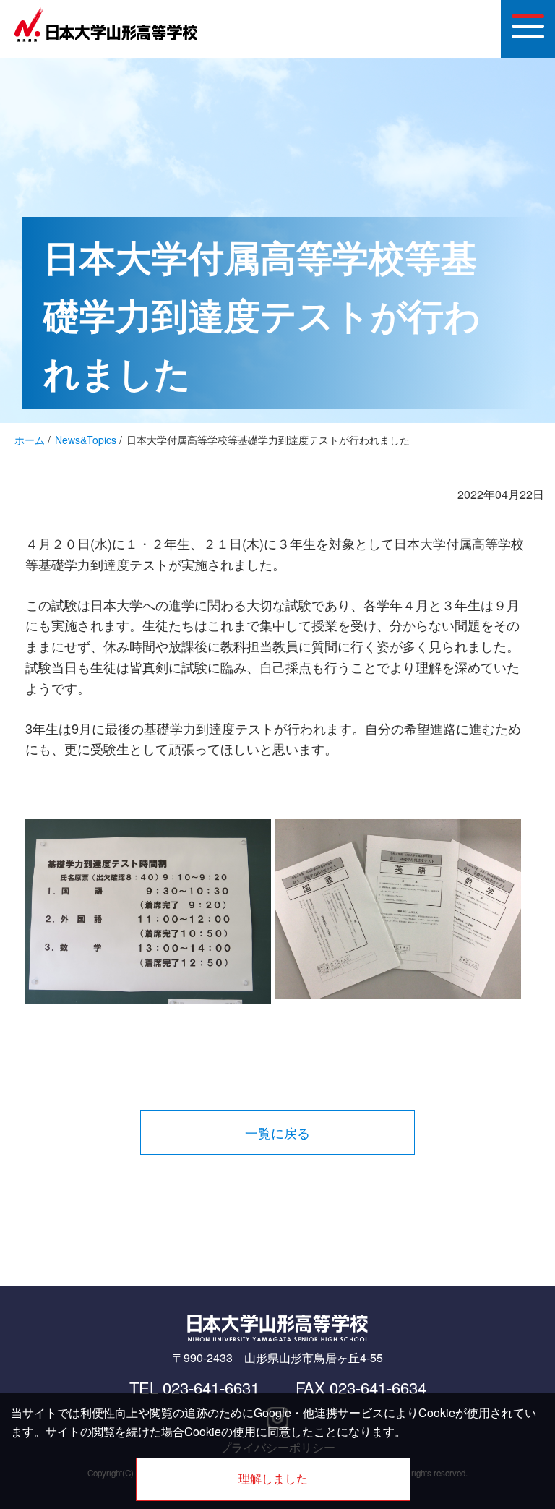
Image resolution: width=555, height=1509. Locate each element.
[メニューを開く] (528, 29)
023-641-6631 (211, 1387)
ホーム (29, 439)
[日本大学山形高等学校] (105, 38)
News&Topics (85, 439)
